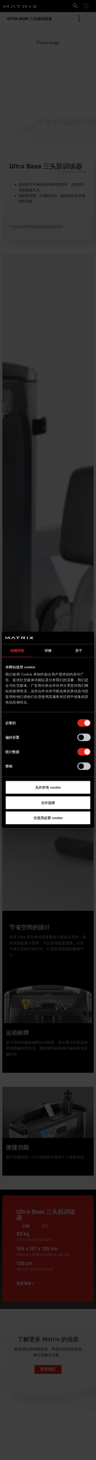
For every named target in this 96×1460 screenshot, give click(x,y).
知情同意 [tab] (17, 650)
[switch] (84, 737)
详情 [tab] (48, 650)
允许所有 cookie (48, 787)
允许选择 (48, 802)
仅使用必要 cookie (48, 818)
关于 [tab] (78, 650)
